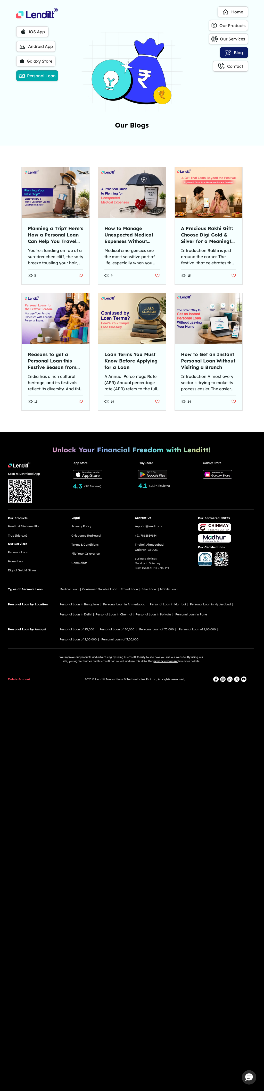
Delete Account (19, 679)
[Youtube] (243, 679)
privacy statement (165, 661)
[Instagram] (223, 679)
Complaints (79, 563)
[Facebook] (216, 679)
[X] (237, 679)
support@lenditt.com (149, 526)
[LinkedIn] (230, 679)
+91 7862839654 (146, 535)
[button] (249, 1077)
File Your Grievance (85, 553)
